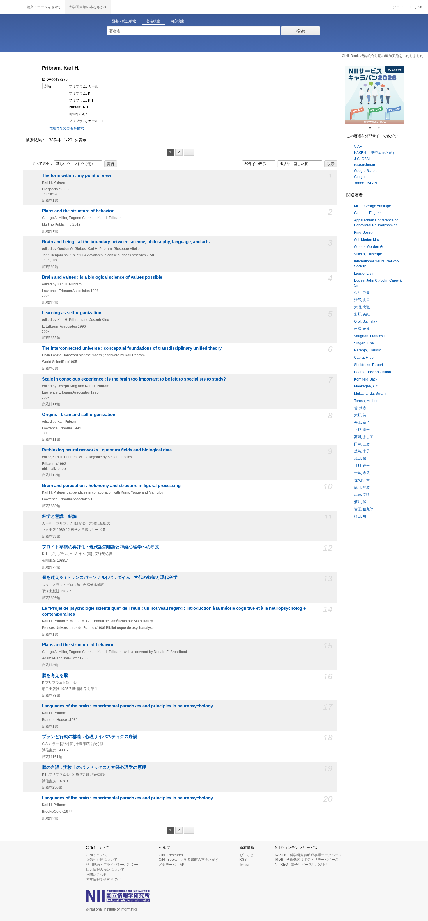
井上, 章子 (362, 422)
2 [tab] (381, 128)
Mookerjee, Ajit (365, 386)
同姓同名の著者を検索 (66, 128)
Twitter (244, 865)
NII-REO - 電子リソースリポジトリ (302, 865)
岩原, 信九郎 (363, 509)
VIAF (358, 147)
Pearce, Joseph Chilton (372, 372)
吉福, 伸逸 (362, 329)
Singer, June (364, 343)
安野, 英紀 (362, 314)
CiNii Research (171, 855)
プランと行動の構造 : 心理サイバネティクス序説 (89, 736)
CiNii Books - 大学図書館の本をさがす (189, 860)
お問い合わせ (96, 874)
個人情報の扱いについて (105, 869)
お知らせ (246, 855)
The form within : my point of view (76, 175)
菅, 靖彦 (360, 408)
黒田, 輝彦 (362, 487)
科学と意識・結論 (59, 516)
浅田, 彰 (360, 458)
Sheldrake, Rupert (368, 365)
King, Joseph (364, 232)
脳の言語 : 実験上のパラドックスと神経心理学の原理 (94, 767)
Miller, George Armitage (372, 206)
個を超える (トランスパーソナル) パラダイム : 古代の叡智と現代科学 (110, 577)
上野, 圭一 (362, 430)
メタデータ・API (172, 865)
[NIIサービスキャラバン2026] (374, 95)
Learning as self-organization (71, 312)
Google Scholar (366, 171)
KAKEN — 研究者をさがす (375, 153)
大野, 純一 (362, 415)
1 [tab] (372, 128)
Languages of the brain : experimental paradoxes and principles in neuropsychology (127, 706)
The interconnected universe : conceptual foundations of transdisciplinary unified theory (132, 348)
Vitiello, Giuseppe (368, 254)
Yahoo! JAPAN (365, 183)
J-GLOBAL (362, 159)
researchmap (364, 165)
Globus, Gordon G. (368, 247)
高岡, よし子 (363, 437)
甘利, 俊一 (362, 466)
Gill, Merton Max (367, 240)
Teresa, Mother (366, 401)
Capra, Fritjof (364, 357)
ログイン (396, 7)
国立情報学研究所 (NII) (103, 879)
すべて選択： (42, 163)
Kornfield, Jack (365, 379)
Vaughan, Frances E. (370, 336)
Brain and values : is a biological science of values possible (102, 277)
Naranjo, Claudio (367, 350)
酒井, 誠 (360, 502)
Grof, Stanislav (365, 321)
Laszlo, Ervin (364, 273)
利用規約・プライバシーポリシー (112, 865)
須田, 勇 (360, 516)
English (416, 7)
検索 (300, 30)
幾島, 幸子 (362, 451)
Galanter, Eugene (368, 213)
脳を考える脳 (55, 675)
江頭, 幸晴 (362, 494)
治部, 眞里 (362, 300)
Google (360, 177)
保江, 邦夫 (362, 293)
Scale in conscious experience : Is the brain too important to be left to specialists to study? (134, 379)
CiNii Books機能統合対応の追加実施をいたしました (382, 56)
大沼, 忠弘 (362, 307)
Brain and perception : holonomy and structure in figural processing (111, 485)
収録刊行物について (101, 860)
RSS (243, 860)
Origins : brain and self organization (78, 414)
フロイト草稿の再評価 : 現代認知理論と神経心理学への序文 (100, 547)
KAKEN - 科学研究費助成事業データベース (308, 855)
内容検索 (177, 21)
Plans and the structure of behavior (78, 211)
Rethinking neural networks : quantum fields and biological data (107, 450)
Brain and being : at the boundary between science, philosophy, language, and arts (126, 241)
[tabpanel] (374, 95)
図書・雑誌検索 (124, 21)
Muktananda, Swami (370, 394)
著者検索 (153, 21)
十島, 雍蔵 (362, 473)
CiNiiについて (97, 855)
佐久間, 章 (362, 480)
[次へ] (189, 152)
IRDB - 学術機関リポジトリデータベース (307, 860)
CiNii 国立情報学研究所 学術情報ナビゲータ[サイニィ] (11, 7)
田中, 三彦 (362, 444)
